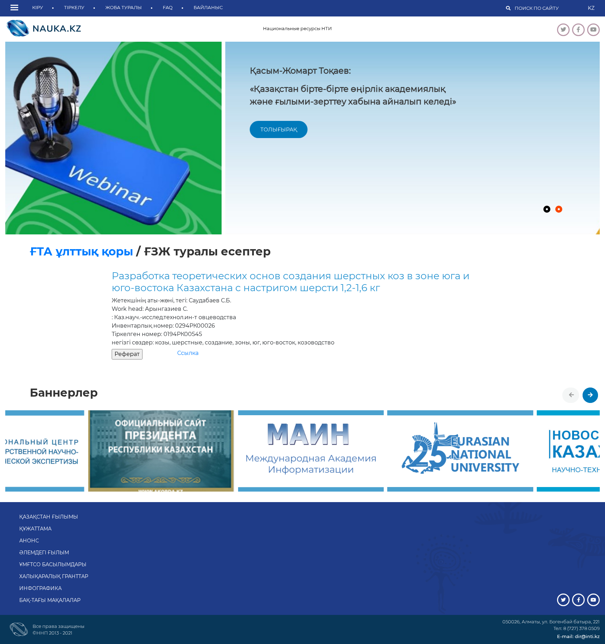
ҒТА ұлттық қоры (83, 251)
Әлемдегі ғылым (44, 552)
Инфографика (40, 588)
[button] (16, 8)
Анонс (29, 540)
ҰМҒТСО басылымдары (52, 564)
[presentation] (571, 395)
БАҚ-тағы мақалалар (50, 600)
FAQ (168, 7)
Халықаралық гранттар (53, 576)
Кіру (37, 7)
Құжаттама (35, 529)
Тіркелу (74, 7)
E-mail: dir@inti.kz (578, 636)
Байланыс (208, 7)
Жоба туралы (123, 7)
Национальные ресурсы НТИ (297, 28)
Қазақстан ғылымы (48, 517)
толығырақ (58, 129)
